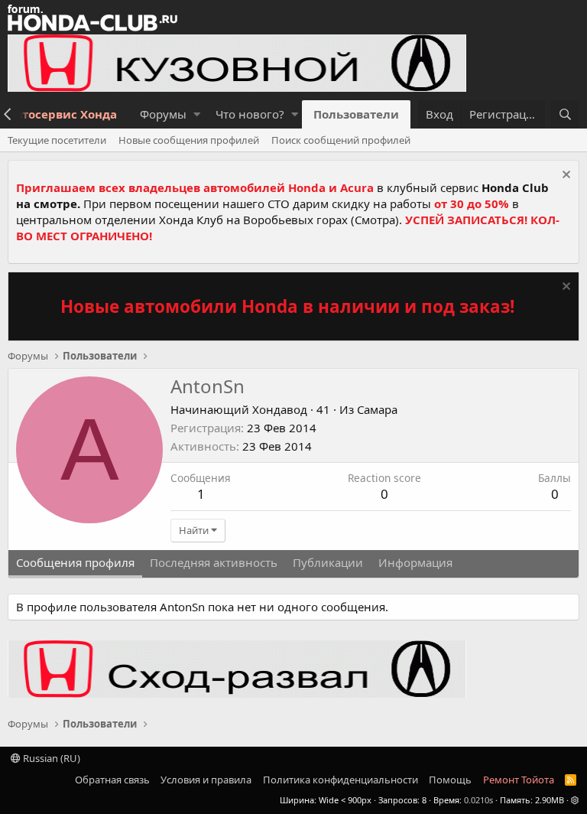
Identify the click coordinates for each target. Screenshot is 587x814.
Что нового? (250, 114)
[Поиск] (564, 114)
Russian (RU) (50, 758)
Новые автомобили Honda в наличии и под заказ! (287, 306)
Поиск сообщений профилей (340, 140)
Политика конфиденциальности (340, 779)
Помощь (450, 779)
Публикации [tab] (328, 562)
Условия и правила (206, 779)
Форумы (163, 114)
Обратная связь (112, 779)
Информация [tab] (415, 562)
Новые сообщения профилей (188, 140)
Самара (377, 409)
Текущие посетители (57, 140)
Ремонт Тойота (518, 779)
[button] (197, 114)
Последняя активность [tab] (213, 562)
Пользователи (356, 114)
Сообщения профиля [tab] (75, 562)
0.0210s (478, 800)
